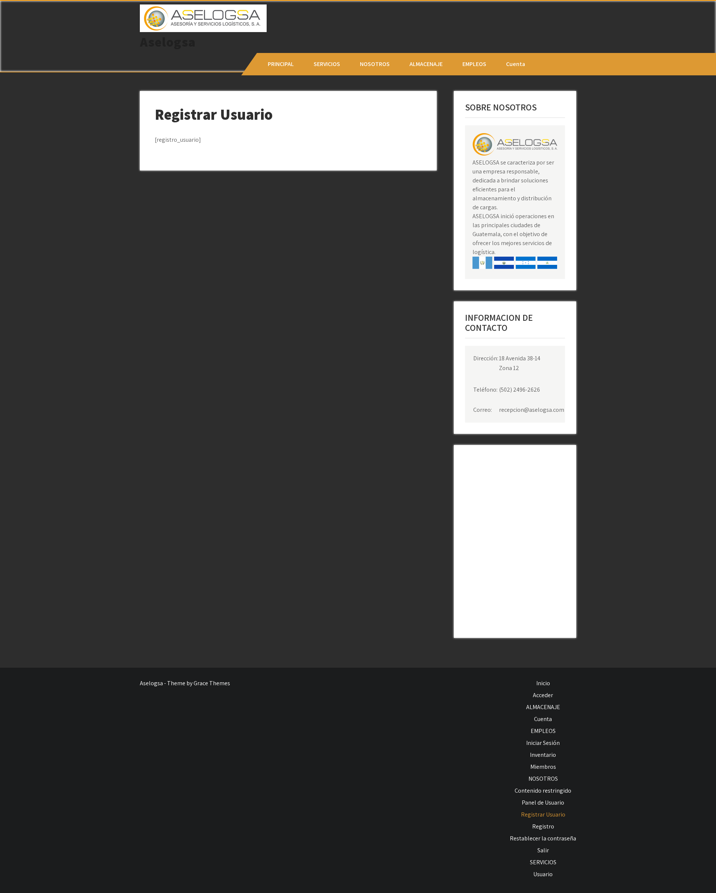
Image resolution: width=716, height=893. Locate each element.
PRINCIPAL (281, 64)
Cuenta (515, 64)
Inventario (543, 755)
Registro (543, 826)
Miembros (543, 767)
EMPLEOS (474, 64)
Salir (543, 850)
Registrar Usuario (543, 814)
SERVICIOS (327, 64)
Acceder (543, 695)
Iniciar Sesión (543, 743)
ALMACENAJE (426, 64)
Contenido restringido (543, 791)
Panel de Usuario (543, 802)
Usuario (543, 874)
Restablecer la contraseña (543, 838)
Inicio (543, 683)
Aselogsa (168, 41)
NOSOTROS (375, 64)
